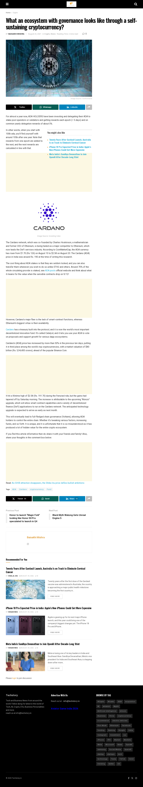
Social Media (115, 749)
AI (98, 706)
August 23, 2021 (34, 34)
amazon (106, 706)
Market (117, 740)
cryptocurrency (37, 489)
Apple (116, 706)
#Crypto (101, 701)
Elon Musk (102, 725)
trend (131, 759)
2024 (120, 701)
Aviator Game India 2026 (64, 708)
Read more (55, 596)
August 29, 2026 (27, 576)
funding (101, 730)
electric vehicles (120, 720)
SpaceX (128, 749)
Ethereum (114, 725)
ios (124, 735)
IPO (109, 740)
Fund (49, 489)
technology (102, 759)
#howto (111, 701)
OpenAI (129, 744)
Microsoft (110, 744)
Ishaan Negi (13, 612)
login (14, 678)
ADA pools (50, 270)
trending (101, 764)
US (119, 764)
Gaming (111, 730)
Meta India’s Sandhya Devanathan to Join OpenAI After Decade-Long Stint (67, 156)
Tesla (113, 759)
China (111, 716)
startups (111, 754)
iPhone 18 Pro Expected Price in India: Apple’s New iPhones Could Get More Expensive (70, 148)
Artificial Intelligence (107, 711)
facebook (126, 725)
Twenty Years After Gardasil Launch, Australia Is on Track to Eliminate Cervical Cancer (70, 141)
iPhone (101, 740)
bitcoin (123, 711)
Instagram (102, 735)
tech (120, 754)
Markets (127, 740)
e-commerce (103, 720)
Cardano (10, 329)
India (130, 730)
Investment (115, 735)
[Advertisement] (49, 182)
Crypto (15, 12)
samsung (102, 749)
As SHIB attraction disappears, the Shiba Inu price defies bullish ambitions (48, 483)
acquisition (130, 701)
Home (8, 12)
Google (122, 730)
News (53, 34)
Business (102, 716)
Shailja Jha (13, 576)
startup (101, 754)
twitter (111, 764)
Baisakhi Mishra (16, 34)
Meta (100, 744)
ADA (14, 489)
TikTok (122, 759)
